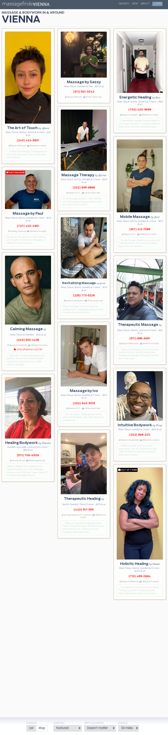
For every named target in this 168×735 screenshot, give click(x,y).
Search (124, 3)
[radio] (31, 728)
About (145, 3)
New (135, 3)
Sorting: (59, 723)
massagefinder (18, 5)
